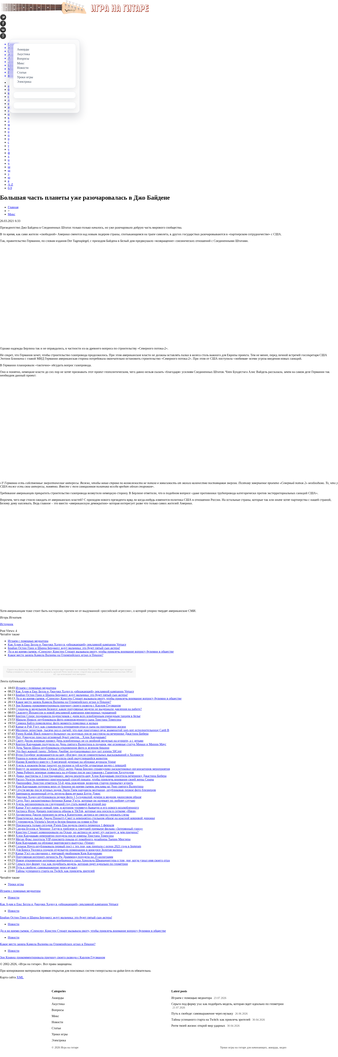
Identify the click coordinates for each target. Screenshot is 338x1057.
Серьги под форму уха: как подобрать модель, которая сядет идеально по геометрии (47, 669)
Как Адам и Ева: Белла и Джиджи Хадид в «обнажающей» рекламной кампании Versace (67, 644)
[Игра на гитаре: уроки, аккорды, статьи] (74, 13)
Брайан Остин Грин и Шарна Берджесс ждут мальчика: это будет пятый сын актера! (64, 648)
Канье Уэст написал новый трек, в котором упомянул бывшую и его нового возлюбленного (77, 807)
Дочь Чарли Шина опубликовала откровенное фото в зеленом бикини (62, 747)
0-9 (10, 188)
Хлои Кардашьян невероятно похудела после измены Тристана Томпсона (65, 835)
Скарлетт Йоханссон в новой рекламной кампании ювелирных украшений (66, 712)
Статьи (56, 1028)
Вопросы (58, 1010)
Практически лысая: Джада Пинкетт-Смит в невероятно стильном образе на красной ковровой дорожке (85, 818)
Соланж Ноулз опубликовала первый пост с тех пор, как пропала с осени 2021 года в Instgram (78, 846)
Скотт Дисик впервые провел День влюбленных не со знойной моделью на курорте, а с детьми (79, 740)
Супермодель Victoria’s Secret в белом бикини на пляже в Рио (57, 821)
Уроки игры (16, 884)
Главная (13, 207)
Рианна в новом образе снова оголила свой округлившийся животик (62, 758)
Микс (11, 214)
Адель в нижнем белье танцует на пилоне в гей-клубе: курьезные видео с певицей (71, 765)
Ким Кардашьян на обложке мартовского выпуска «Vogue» (55, 842)
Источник (6, 624)
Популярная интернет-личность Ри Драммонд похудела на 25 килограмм (64, 857)
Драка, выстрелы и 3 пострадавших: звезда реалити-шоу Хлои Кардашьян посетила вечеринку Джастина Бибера (91, 776)
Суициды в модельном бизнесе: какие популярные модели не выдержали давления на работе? (79, 709)
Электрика (59, 1040)
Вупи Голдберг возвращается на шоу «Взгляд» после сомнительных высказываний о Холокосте (80, 754)
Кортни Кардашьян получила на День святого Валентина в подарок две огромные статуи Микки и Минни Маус (91, 744)
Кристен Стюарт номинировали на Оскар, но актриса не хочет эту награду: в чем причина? (77, 832)
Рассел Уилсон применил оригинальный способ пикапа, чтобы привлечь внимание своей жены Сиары (85, 779)
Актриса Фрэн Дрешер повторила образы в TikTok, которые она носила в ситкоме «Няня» (76, 811)
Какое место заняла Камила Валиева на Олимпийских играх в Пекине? (55, 655)
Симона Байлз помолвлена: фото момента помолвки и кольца (57, 723)
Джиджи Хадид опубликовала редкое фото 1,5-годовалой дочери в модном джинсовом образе (78, 797)
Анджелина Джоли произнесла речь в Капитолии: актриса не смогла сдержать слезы (72, 814)
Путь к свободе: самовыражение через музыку (110, 669)
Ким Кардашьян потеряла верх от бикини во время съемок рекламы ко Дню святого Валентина (79, 786)
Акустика (58, 1004)
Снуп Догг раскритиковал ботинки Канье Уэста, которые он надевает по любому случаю (75, 800)
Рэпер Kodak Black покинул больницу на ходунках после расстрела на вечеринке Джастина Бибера (82, 733)
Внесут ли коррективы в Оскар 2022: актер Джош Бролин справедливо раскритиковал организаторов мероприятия (93, 769)
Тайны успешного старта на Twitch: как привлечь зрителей (33, 672)
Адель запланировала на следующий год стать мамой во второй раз (61, 804)
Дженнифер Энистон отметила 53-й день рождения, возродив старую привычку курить (74, 783)
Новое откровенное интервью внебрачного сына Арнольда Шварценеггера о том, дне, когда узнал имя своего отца (93, 860)
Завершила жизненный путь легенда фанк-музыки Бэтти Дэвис (58, 793)
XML (20, 977)
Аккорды (58, 998)
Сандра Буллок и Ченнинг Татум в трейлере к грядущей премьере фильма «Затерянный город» (79, 828)
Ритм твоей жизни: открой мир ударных (81, 672)
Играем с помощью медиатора (28, 641)
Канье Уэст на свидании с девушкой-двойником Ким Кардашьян (58, 853)
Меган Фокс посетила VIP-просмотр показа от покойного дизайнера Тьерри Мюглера (73, 839)
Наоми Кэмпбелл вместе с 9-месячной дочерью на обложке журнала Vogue (66, 761)
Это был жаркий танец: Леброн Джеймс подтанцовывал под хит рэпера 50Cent (68, 751)
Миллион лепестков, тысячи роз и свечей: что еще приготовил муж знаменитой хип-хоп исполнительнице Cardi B (92, 730)
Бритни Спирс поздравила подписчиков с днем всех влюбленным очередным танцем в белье (78, 716)
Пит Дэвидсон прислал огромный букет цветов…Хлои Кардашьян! (61, 737)
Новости (13, 897)
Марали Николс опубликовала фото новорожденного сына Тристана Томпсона (68, 719)
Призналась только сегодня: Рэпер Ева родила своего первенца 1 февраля (65, 825)
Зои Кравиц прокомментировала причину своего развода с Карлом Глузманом (68, 705)
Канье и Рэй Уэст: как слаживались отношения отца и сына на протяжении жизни (71, 726)
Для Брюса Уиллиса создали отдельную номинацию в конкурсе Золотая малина (69, 849)
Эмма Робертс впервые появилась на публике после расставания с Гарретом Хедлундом (75, 772)
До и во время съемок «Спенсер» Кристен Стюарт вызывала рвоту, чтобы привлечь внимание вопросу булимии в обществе (91, 651)
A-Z (10, 184)
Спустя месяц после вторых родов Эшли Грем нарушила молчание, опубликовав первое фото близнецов (86, 790)
